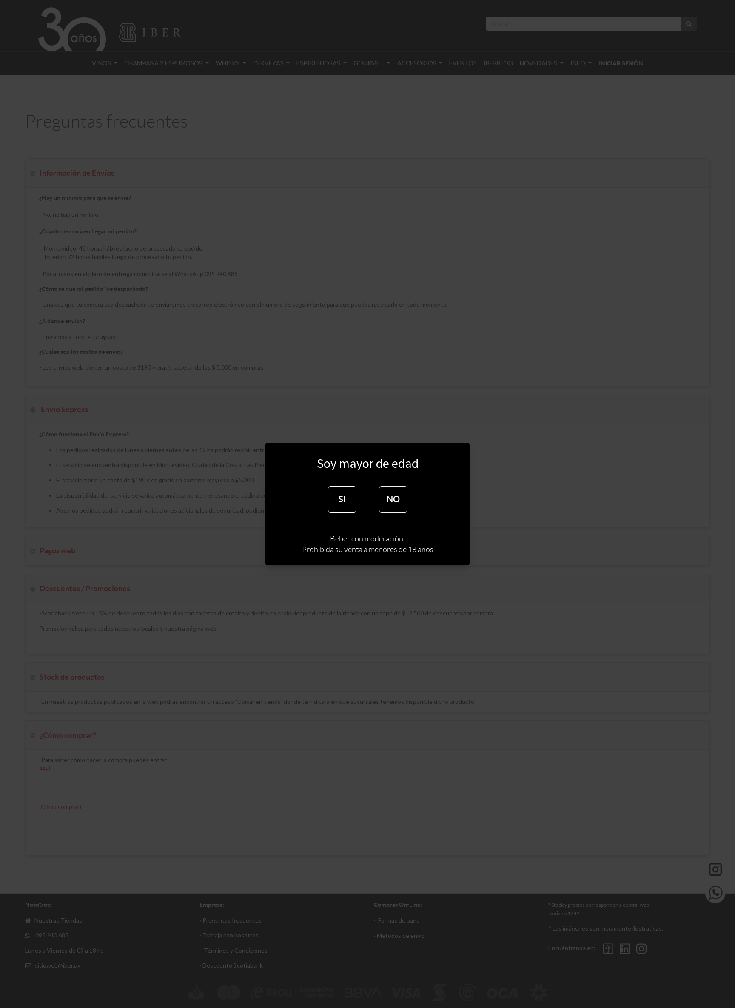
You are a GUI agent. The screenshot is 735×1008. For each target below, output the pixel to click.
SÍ (342, 499)
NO (393, 499)
